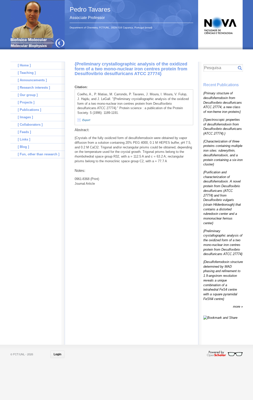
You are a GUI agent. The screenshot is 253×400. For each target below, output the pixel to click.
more (237, 306)
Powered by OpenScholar (225, 354)
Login (57, 354)
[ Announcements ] (32, 80)
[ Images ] (25, 117)
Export (86, 120)
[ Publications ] (29, 110)
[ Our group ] (28, 95)
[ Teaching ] (27, 73)
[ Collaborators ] (30, 124)
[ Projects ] (26, 102)
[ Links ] (24, 139)
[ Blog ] (23, 147)
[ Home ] (24, 65)
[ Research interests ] (34, 87)
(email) (148, 27)
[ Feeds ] (24, 132)
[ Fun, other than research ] (38, 154)
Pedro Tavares (90, 9)
